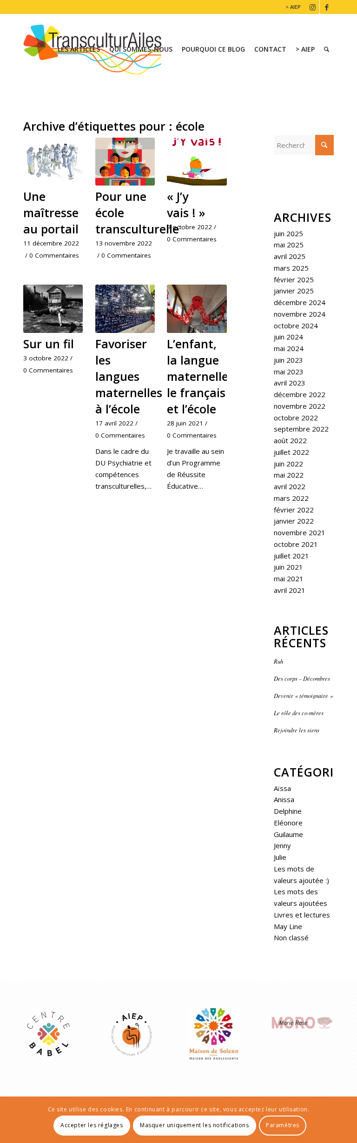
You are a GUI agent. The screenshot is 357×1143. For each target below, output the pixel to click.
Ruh (279, 661)
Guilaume (288, 834)
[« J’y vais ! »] (196, 162)
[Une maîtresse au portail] (53, 162)
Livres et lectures (302, 914)
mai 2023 (289, 371)
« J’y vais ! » (186, 204)
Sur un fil (48, 344)
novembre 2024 (299, 314)
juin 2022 (288, 463)
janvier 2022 (294, 520)
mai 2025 (289, 244)
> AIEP (293, 6)
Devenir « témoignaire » (303, 695)
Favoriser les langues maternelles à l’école (128, 376)
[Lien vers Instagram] (312, 7)
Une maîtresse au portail (51, 212)
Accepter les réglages (91, 1125)
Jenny (282, 845)
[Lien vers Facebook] (327, 7)
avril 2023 (289, 382)
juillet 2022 (291, 452)
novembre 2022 (299, 406)
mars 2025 (291, 267)
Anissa (284, 799)
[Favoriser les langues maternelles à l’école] (125, 309)
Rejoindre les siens (296, 730)
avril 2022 (289, 486)
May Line (288, 926)
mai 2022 (289, 474)
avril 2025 (289, 256)
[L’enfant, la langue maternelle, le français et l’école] (196, 309)
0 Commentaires (54, 255)
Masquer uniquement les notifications (194, 1125)
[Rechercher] (326, 49)
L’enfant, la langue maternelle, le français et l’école (199, 376)
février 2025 (294, 279)
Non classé (291, 937)
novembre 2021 (299, 532)
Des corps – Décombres (302, 678)
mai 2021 (289, 578)
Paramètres (282, 1125)
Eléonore (288, 822)
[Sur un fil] (53, 309)
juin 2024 (288, 336)
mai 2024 (289, 348)
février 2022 (294, 509)
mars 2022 (291, 498)
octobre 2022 (296, 417)
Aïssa (282, 788)
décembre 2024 (299, 302)
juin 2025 (288, 233)
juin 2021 (288, 567)
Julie (280, 857)
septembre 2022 (301, 428)
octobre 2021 (296, 544)
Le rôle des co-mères (299, 713)
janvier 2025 (294, 290)
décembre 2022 (299, 394)
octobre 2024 (296, 325)
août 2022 (290, 440)
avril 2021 (289, 590)
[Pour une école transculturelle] (125, 162)
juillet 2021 (291, 555)
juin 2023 (288, 360)
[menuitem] (291, 7)
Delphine (288, 811)
